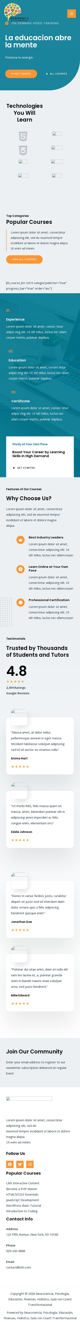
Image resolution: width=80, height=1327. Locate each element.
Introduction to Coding (22, 1211)
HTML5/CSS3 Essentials (22, 1194)
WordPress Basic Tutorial (23, 1205)
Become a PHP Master (21, 1189)
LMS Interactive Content (22, 1183)
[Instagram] (30, 1164)
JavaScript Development (22, 1200)
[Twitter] (20, 1164)
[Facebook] (10, 1164)
